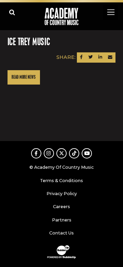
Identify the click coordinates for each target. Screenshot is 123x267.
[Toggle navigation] (110, 12)
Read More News (24, 77)
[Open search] (12, 12)
